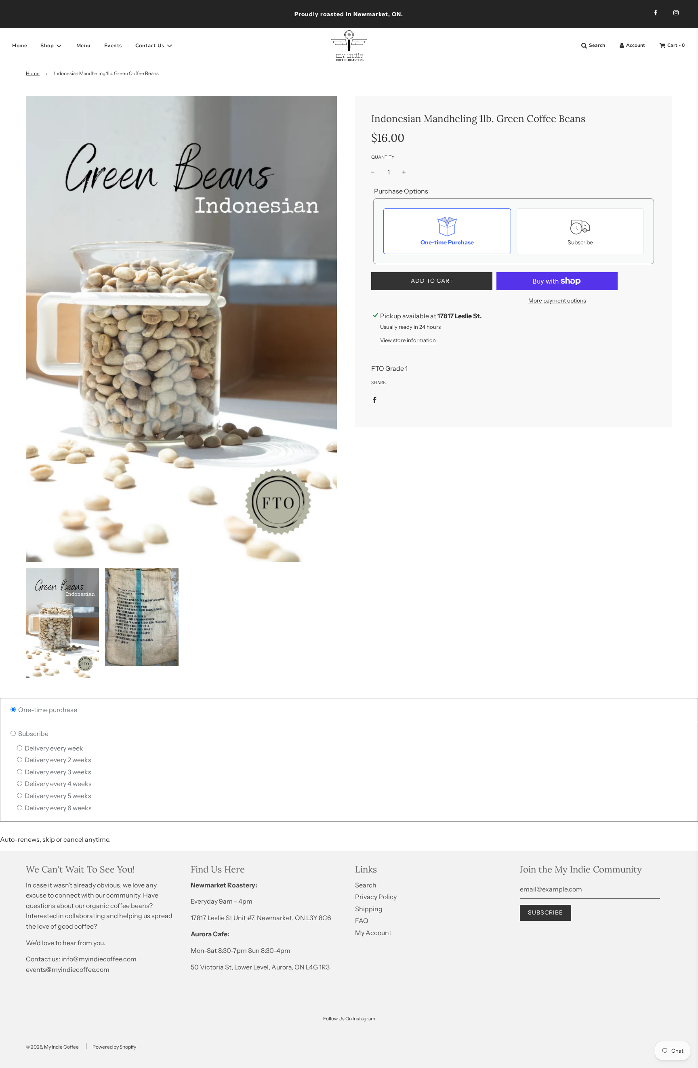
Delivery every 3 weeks (57, 772)
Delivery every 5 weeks (57, 796)
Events (113, 45)
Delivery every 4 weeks (57, 784)
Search (365, 885)
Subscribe (32, 734)
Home (19, 45)
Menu (83, 45)
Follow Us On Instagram (349, 1018)
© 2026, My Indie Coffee (52, 1047)
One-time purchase (47, 710)
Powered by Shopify (114, 1047)
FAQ (361, 921)
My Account (373, 933)
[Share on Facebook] (374, 399)
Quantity (382, 157)
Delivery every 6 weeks (57, 808)
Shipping (369, 909)
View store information (408, 340)
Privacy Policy (376, 897)
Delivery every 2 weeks (57, 760)
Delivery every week (53, 748)
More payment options (557, 300)
